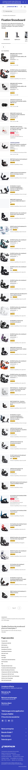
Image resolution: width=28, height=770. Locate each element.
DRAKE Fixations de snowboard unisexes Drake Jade (18, 551)
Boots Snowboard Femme (8, 670)
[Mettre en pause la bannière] (23, 2)
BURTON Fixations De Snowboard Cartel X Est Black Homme (18, 482)
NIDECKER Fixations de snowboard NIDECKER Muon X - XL (18, 201)
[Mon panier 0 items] (25, 6)
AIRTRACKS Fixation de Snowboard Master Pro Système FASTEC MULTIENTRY (18, 430)
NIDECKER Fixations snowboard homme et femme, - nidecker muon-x (18, 146)
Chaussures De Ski (6, 643)
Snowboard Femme (6, 649)
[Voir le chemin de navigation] (2, 15)
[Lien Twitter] (6, 721)
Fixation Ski (4, 641)
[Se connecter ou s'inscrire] (21, 6)
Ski (2, 663)
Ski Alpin (3, 657)
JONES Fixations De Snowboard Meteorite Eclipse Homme (18, 173)
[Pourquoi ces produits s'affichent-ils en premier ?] (2, 51)
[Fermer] (25, 2)
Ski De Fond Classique (7, 678)
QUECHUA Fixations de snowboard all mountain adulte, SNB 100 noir (18, 101)
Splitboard (17, 39)
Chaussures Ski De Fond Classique (10, 676)
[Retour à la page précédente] (8, 608)
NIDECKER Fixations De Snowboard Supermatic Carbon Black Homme (18, 349)
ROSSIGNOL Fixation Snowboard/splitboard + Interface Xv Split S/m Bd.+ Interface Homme (17, 417)
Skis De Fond (4, 653)
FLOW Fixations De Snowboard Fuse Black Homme (18, 456)
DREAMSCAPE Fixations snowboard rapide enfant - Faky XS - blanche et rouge (18, 128)
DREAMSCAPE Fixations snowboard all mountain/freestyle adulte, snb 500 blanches (18, 85)
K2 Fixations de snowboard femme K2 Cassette (17, 565)
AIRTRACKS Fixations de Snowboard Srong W (16, 442)
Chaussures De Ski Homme (8, 659)
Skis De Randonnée (6, 680)
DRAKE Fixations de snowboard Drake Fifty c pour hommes (18, 213)
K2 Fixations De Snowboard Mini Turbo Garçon (18, 496)
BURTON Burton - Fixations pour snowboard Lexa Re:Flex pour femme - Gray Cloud (18, 389)
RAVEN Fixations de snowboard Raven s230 (18, 281)
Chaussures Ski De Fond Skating (9, 672)
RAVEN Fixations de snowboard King (18, 267)
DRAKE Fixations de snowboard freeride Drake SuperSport (18, 538)
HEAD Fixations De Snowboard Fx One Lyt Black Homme (18, 294)
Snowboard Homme (6, 651)
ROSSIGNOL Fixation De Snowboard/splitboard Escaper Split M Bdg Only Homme (18, 579)
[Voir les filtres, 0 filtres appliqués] (3, 47)
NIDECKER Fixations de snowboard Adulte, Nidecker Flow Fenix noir (17, 115)
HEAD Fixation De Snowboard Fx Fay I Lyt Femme (18, 227)
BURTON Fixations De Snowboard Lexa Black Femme (18, 160)
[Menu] (3, 6)
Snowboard (7, 39)
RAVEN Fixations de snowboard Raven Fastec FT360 (18, 240)
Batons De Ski (4, 647)
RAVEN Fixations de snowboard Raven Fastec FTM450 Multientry (18, 70)
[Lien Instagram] (12, 721)
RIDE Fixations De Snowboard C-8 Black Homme (18, 592)
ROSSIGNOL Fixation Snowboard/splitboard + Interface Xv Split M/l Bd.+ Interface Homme (16, 188)
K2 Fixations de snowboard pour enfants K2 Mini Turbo (18, 524)
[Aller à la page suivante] (19, 608)
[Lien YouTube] (9, 721)
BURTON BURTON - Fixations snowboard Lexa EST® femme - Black (18, 403)
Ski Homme (4, 645)
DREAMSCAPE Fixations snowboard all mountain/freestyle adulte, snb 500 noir (18, 56)
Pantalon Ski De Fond (6, 665)
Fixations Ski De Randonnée (8, 667)
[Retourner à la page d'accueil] (12, 7)
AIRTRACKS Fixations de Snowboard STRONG (16, 469)
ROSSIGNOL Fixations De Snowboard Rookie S (16, 321)
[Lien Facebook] (2, 721)
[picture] (4, 57)
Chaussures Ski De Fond (7, 674)
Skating (3, 655)
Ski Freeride (4, 661)
